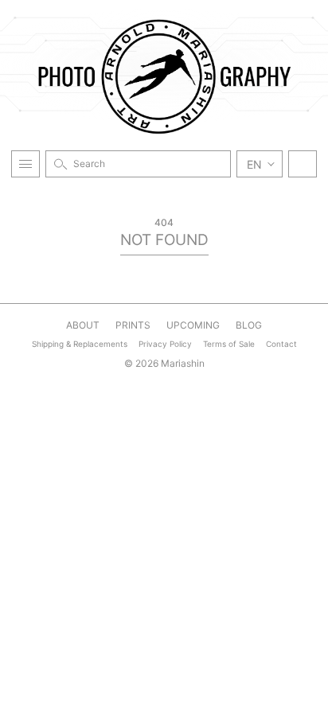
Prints (132, 325)
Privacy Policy (165, 343)
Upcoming (193, 325)
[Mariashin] (164, 76)
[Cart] (302, 163)
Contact (281, 343)
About (83, 325)
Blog (249, 325)
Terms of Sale (229, 343)
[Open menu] (25, 163)
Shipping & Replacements (79, 343)
